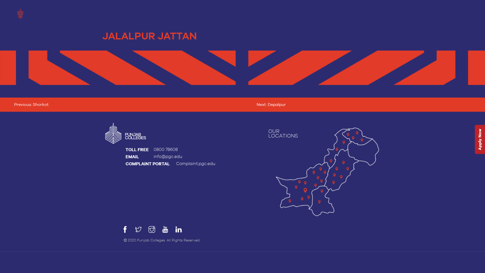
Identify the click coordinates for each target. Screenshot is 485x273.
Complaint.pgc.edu (195, 164)
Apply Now (479, 139)
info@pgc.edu (168, 156)
